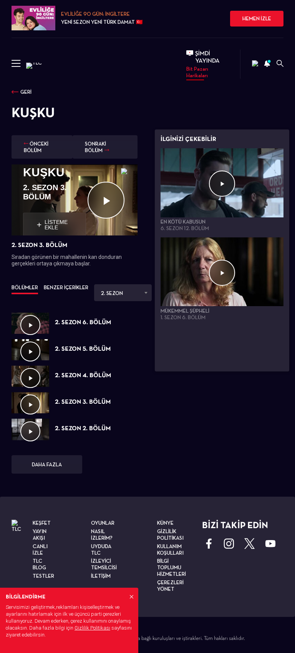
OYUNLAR (102, 523)
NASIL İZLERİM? (102, 534)
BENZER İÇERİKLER (66, 287)
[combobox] (123, 292)
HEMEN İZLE (256, 18)
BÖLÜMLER (25, 287)
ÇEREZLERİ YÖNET (170, 585)
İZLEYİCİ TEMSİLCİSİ (104, 564)
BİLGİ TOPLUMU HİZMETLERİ (171, 567)
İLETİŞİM (101, 576)
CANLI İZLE (40, 549)
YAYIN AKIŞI (39, 534)
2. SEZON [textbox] (112, 293)
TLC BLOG (39, 564)
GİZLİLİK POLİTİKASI (170, 534)
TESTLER (43, 576)
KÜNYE (165, 523)
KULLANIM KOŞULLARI (170, 549)
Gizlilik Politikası (92, 628)
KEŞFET (42, 523)
